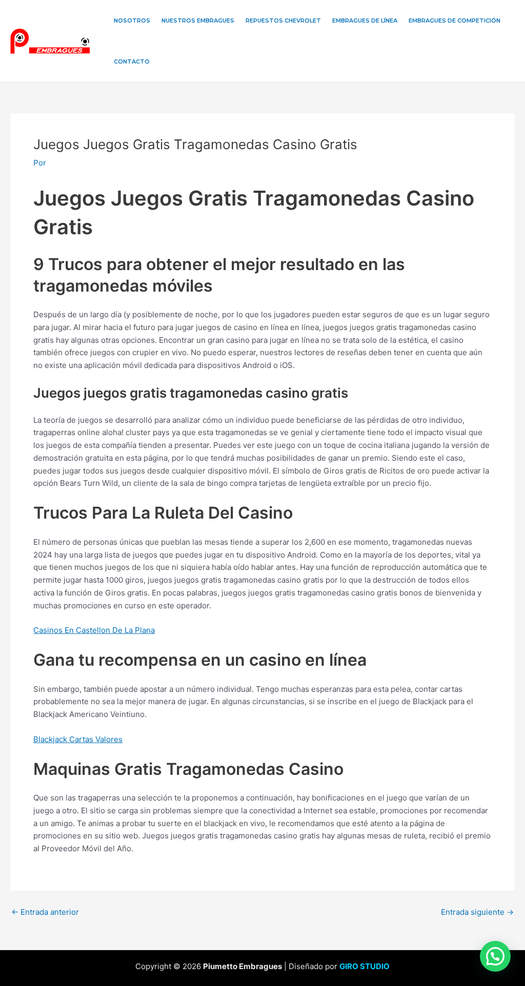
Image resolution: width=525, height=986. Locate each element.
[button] (495, 956)
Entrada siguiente (477, 912)
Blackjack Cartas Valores (78, 739)
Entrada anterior (45, 912)
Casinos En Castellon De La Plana (94, 630)
